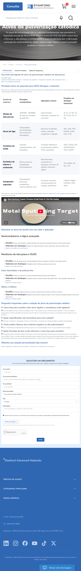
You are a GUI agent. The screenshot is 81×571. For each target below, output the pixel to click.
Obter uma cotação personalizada (10, 82)
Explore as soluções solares (13, 282)
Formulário (19, 65)
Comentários (6, 406)
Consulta (13, 6)
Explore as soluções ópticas (13, 299)
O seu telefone (7, 383)
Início (4, 65)
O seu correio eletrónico (10, 376)
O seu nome (6, 369)
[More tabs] (78, 70)
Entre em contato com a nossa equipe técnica (56, 193)
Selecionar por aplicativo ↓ (30, 80)
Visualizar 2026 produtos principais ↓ (11, 80)
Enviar (40, 439)
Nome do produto (8, 391)
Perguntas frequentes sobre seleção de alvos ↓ (52, 80)
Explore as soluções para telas (14, 266)
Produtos (11, 65)
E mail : (13, 517)
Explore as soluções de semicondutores (17, 248)
